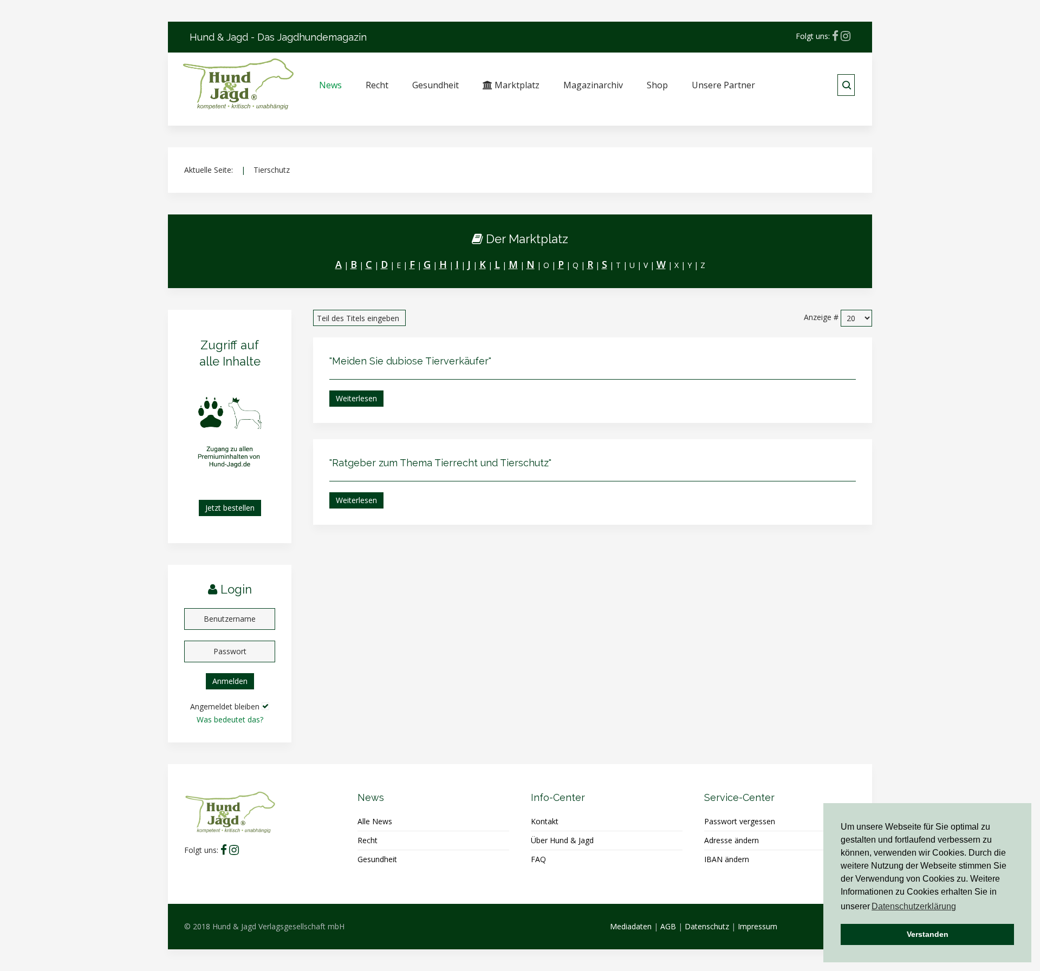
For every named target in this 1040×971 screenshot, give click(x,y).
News (330, 85)
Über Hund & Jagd (562, 840)
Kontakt (544, 821)
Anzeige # (821, 317)
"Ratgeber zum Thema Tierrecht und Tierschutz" (440, 462)
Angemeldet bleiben (224, 706)
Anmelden (230, 681)
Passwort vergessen (739, 821)
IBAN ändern (726, 859)
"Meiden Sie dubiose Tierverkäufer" (410, 361)
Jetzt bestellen (230, 508)
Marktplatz (516, 85)
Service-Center (739, 797)
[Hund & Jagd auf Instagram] (845, 36)
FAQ (538, 859)
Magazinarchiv (593, 85)
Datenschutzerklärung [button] (914, 906)
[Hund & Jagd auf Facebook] (835, 36)
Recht (377, 85)
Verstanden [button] (927, 934)
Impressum (757, 926)
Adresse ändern (731, 840)
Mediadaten (631, 926)
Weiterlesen (356, 398)
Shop (657, 85)
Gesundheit (435, 85)
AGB (668, 926)
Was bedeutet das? (230, 719)
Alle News (375, 821)
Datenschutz (707, 926)
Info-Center (558, 797)
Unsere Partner (723, 85)
